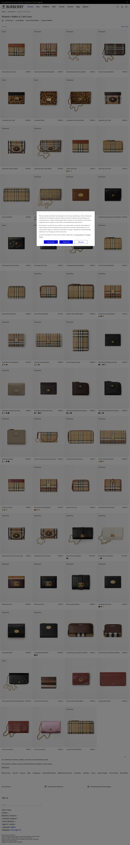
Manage (81, 242)
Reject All (66, 242)
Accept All (50, 242)
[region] (66, 228)
